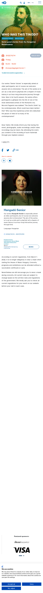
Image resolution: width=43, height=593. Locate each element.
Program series (7, 38)
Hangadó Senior (15, 210)
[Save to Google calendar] (4, 160)
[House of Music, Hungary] (4, 3)
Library (13, 241)
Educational (19, 38)
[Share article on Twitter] (8, 150)
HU (33, 2)
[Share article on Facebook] (2, 150)
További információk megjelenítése (12, 73)
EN (29, 2)
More (31, 247)
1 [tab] (20, 555)
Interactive (13, 242)
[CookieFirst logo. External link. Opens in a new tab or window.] (2, 567)
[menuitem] (20, 2)
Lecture (6, 244)
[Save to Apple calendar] (10, 160)
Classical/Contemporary (11, 246)
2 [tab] (23, 555)
